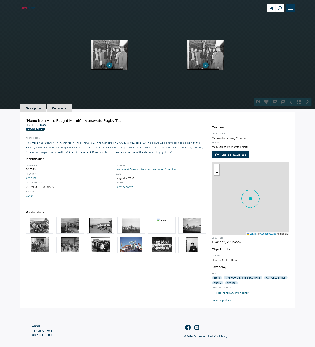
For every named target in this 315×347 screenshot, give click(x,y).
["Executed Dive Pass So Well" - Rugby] (192, 225)
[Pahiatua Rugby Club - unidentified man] (192, 245)
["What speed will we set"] (70, 225)
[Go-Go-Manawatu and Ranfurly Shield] (131, 245)
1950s (217, 277)
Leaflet (252, 233)
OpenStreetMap (268, 233)
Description (33, 108)
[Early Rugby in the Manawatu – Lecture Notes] (162, 245)
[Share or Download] (258, 102)
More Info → (35, 129)
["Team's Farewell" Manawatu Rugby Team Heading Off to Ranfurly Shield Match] (70, 245)
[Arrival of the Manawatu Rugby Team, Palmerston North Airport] (39, 225)
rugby (217, 283)
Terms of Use (42, 330)
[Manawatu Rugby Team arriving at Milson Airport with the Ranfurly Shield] (100, 245)
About (37, 326)
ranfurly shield (275, 277)
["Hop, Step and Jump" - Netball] (100, 225)
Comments (59, 108)
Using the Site (43, 335)
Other (29, 195)
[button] (250, 199)
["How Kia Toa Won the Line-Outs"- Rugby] (162, 225)
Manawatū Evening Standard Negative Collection (146, 169)
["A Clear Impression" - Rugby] (131, 225)
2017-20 (31, 178)
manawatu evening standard (243, 277)
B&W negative (124, 186)
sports (231, 283)
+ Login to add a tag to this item (232, 292)
